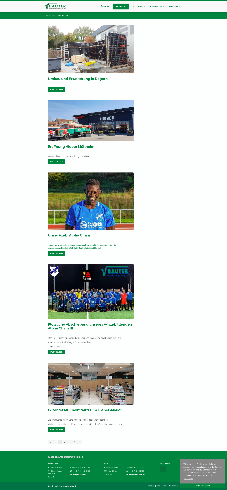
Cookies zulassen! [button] (202, 486)
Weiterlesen (57, 89)
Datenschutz (174, 486)
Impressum (161, 486)
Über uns (105, 6)
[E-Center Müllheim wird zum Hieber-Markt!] (91, 385)
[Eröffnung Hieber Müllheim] (91, 122)
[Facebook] (163, 469)
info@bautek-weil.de (80, 474)
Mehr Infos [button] (188, 479)
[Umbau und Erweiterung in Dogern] (91, 50)
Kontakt (174, 6)
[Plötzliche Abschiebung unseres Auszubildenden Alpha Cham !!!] (91, 293)
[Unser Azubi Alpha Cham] (91, 202)
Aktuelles (121, 6)
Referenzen (156, 6)
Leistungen (138, 6)
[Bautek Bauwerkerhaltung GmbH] (55, 7)
